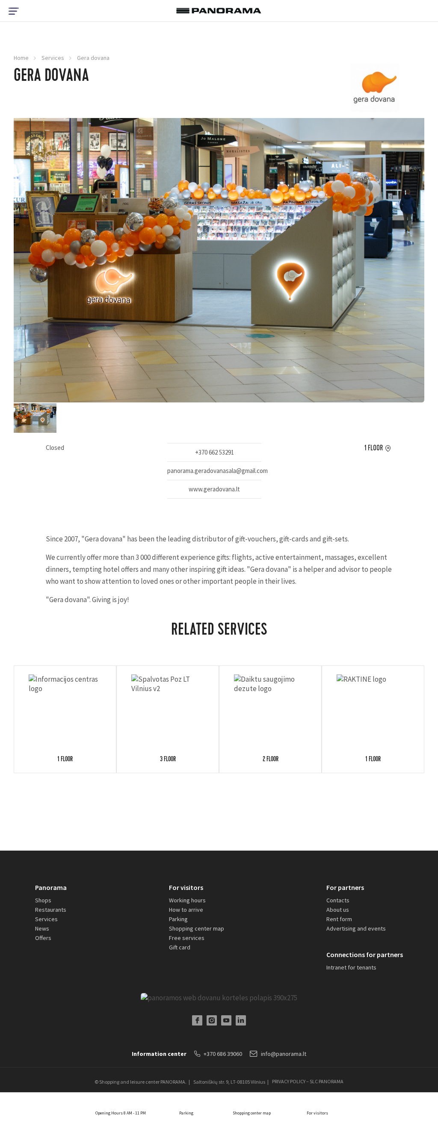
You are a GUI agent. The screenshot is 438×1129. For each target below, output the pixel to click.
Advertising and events (356, 928)
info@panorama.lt (283, 1054)
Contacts (337, 900)
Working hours (187, 900)
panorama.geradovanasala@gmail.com (214, 471)
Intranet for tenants (351, 967)
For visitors (186, 887)
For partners (345, 887)
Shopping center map (196, 928)
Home (21, 58)
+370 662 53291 (214, 452)
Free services (186, 938)
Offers (43, 938)
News (42, 928)
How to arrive (186, 909)
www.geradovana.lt (214, 489)
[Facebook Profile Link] (197, 1020)
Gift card (179, 947)
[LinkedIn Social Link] (241, 1020)
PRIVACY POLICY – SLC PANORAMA (307, 1082)
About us (337, 909)
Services (52, 58)
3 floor (168, 760)
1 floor (373, 448)
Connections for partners (364, 954)
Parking (178, 919)
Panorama (51, 887)
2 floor (270, 760)
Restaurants (50, 909)
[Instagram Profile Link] (212, 1020)
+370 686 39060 (223, 1054)
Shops (43, 900)
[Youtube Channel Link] (226, 1020)
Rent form (339, 919)
